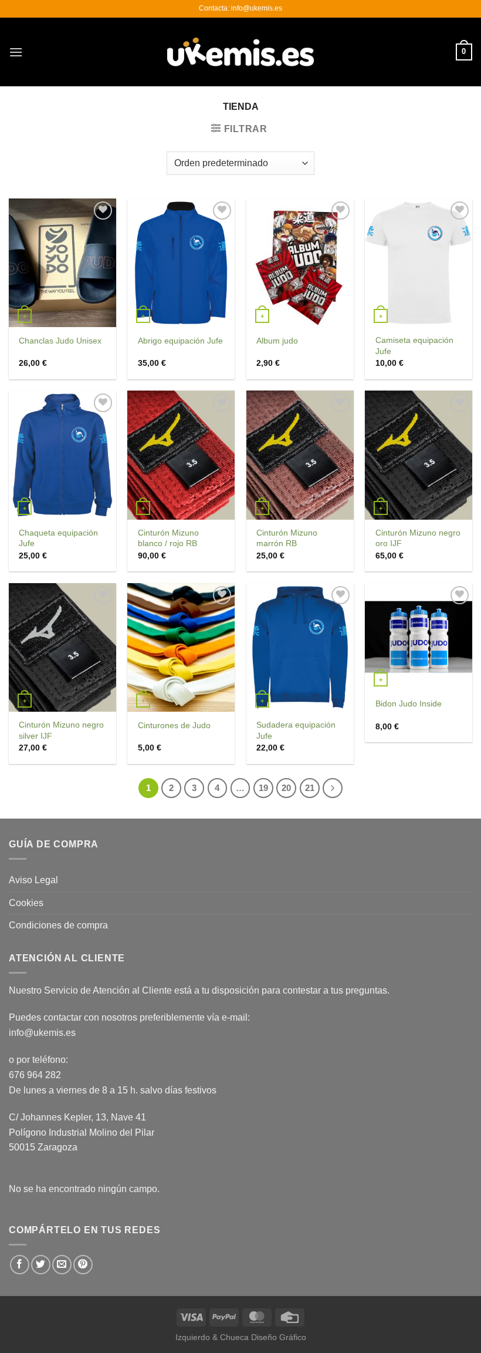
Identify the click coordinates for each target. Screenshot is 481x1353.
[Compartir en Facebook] (19, 1264)
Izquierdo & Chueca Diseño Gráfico (240, 1337)
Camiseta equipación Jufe (414, 345)
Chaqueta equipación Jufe (58, 538)
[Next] (333, 788)
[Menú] (16, 52)
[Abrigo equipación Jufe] (181, 262)
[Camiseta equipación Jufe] (418, 262)
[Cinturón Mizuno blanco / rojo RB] (181, 455)
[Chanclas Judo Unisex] (62, 262)
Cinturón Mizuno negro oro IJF (417, 538)
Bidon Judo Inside (408, 703)
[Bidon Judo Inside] (418, 637)
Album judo (277, 340)
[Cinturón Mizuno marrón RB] (300, 455)
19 (263, 788)
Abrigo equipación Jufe (180, 340)
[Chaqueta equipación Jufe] (62, 455)
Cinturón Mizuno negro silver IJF (61, 730)
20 (286, 788)
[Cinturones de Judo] (181, 647)
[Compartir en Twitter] (40, 1264)
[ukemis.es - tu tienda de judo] (240, 52)
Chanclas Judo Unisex (60, 340)
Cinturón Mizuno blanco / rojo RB (168, 538)
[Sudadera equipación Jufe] (300, 647)
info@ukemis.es (42, 1033)
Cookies (26, 903)
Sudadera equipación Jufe (296, 730)
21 (309, 788)
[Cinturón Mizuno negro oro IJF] (418, 455)
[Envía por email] (62, 1264)
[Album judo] (300, 262)
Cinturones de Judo (174, 725)
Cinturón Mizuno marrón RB (286, 538)
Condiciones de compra (58, 925)
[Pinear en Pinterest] (83, 1264)
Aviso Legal (33, 880)
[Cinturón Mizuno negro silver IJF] (62, 647)
